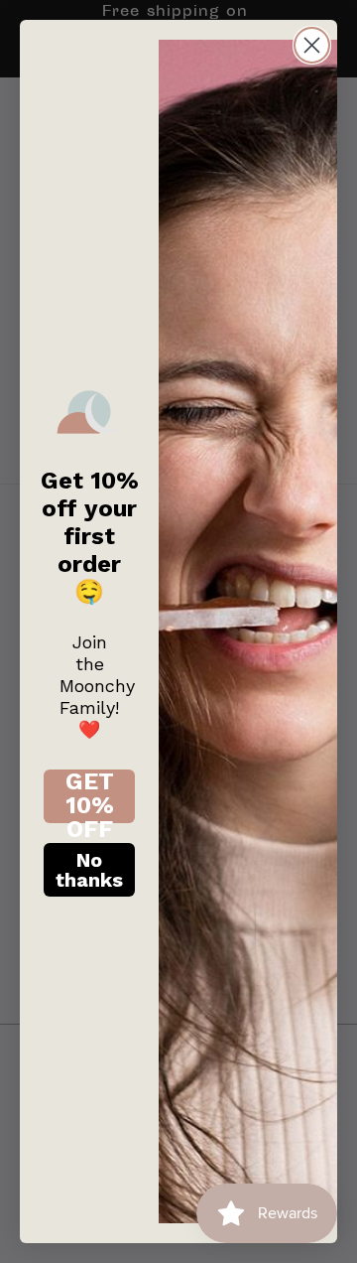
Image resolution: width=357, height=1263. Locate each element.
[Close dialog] (312, 45)
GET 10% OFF (89, 796)
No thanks (89, 870)
